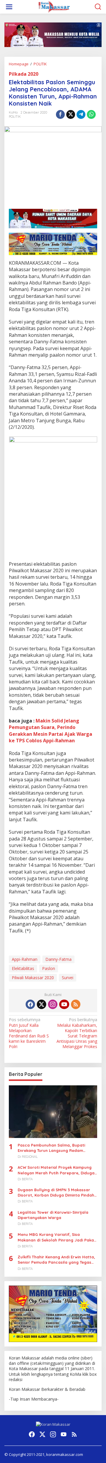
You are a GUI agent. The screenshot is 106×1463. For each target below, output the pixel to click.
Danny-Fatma (58, 959)
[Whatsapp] (91, 114)
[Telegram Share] (81, 114)
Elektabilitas (23, 968)
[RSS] (75, 1004)
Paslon (48, 968)
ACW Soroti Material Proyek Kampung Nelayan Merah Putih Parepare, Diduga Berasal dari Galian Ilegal (56, 1170)
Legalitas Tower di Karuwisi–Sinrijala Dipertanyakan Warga (53, 1215)
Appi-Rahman (24, 959)
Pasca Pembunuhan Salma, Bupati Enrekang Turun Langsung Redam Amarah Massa (51, 1148)
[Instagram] (52, 1004)
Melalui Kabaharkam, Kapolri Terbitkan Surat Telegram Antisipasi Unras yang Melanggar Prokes (77, 1033)
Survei (67, 977)
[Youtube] (64, 1004)
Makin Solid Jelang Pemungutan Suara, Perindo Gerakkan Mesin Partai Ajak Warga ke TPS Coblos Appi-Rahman (50, 730)
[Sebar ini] (60, 114)
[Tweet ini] (70, 114)
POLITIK (15, 116)
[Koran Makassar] (54, 6)
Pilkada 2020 (23, 74)
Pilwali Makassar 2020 (33, 977)
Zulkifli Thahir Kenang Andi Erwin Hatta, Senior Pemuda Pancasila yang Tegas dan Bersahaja (56, 1260)
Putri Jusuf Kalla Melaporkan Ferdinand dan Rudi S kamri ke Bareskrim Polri (29, 1033)
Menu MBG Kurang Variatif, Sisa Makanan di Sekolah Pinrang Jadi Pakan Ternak (57, 1237)
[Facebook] (30, 1004)
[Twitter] (41, 1004)
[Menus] (9, 7)
